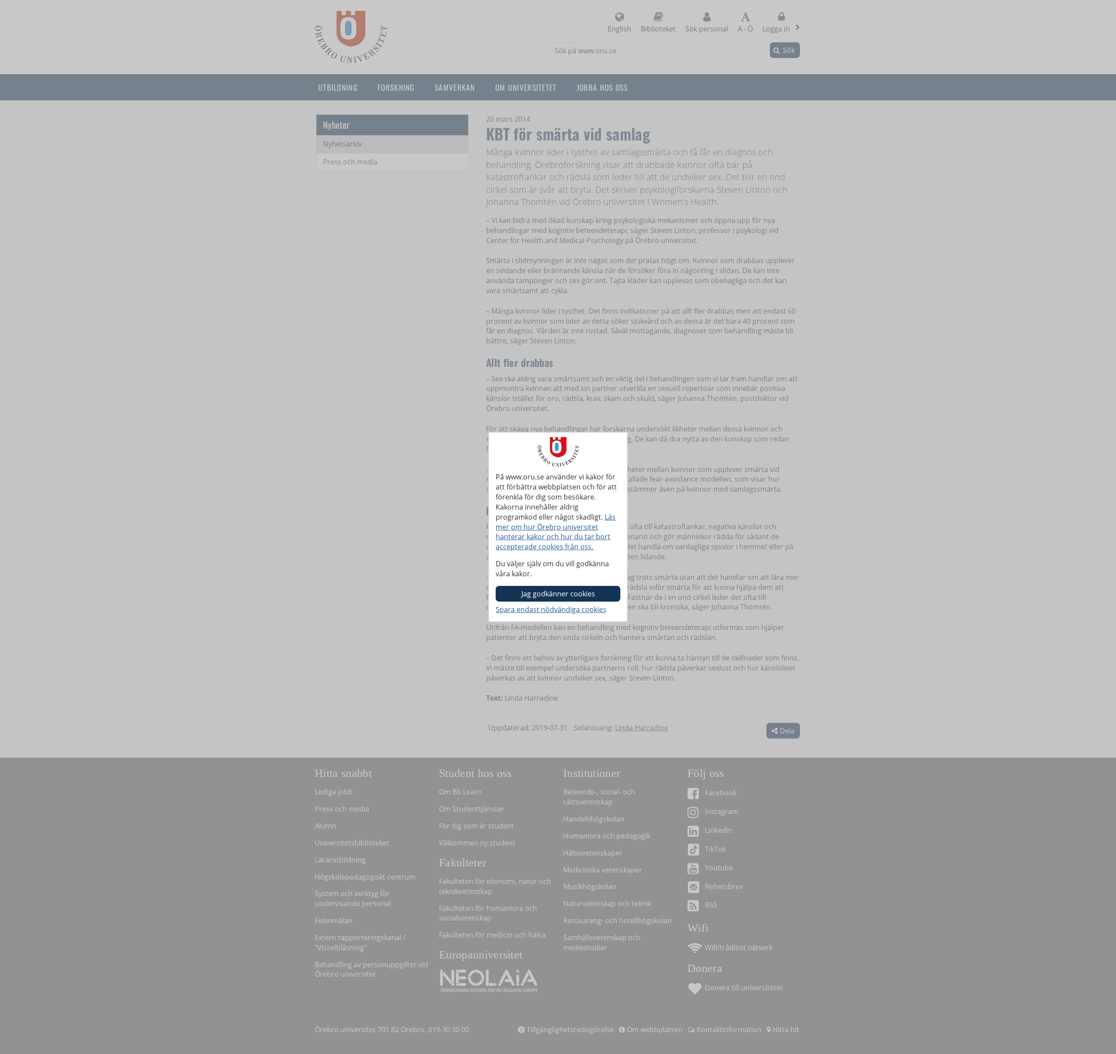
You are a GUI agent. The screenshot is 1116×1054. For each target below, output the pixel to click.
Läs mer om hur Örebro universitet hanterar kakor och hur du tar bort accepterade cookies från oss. (556, 532)
